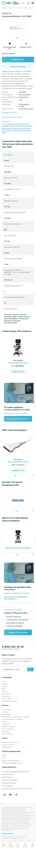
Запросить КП (18, 60)
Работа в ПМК (6, 698)
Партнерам (5, 696)
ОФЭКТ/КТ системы (8, 726)
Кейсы (4, 689)
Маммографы (6, 714)
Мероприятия (6, 694)
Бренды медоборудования (11, 760)
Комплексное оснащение (10, 742)
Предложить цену (18, 67)
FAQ (3, 758)
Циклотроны (6, 731)
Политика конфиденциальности (12, 763)
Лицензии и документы (9, 701)
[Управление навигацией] (33, 3)
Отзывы (4, 686)
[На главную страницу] (11, 3)
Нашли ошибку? (8, 833)
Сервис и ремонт (7, 745)
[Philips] (18, 500)
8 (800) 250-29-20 (13, 647)
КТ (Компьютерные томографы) (12, 719)
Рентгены (5, 712)
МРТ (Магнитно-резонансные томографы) (16, 717)
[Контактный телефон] (23, 3)
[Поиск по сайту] (28, 3)
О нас (4, 681)
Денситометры (7, 734)
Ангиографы (6, 724)
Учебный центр (7, 747)
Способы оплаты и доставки (12, 117)
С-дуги (4, 722)
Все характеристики (9, 112)
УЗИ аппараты (6, 709)
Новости (5, 691)
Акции (4, 755)
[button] (17, 37)
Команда (5, 684)
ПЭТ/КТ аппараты (8, 729)
